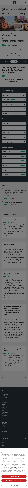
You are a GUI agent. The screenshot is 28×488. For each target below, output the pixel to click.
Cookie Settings (14, 485)
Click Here (7, 465)
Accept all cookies (14, 476)
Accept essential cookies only (14, 480)
